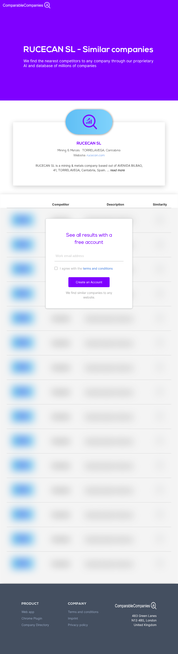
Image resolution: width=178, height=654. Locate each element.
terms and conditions (98, 268)
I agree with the (86, 268)
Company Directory (35, 625)
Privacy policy (78, 625)
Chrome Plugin (31, 618)
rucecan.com (96, 155)
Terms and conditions (83, 612)
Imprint (73, 618)
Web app (27, 612)
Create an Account (89, 282)
